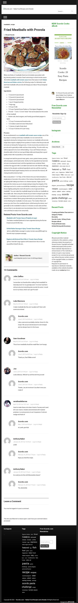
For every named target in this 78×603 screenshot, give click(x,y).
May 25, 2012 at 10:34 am (21, 279)
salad (70, 189)
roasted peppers (63, 189)
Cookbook (64, 163)
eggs (68, 163)
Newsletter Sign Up (59, 114)
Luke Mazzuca (19, 301)
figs (61, 169)
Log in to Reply (34, 279)
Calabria (55, 161)
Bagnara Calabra (56, 158)
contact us (63, 270)
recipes (55, 189)
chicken (54, 163)
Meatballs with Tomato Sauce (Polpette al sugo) (22, 218)
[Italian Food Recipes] (18, 9)
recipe (13, 24)
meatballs (7, 24)
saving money (26, 580)
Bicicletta (55, 217)
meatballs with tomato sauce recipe (30, 135)
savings (59, 194)
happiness (62, 172)
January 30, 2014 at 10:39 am (22, 442)
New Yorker (63, 177)
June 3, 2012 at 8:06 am (25, 319)
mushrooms (55, 177)
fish (64, 169)
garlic (53, 172)
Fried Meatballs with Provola (24, 30)
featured (55, 169)
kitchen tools (67, 175)
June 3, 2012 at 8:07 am (25, 354)
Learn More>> (60, 99)
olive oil (68, 177)
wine (69, 201)
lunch (72, 175)
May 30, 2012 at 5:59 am (20, 341)
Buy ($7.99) (63, 63)
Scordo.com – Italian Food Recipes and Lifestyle (31, 600)
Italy (62, 175)
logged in (14, 508)
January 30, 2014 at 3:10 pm (21, 472)
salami (59, 191)
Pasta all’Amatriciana (58, 224)
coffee (59, 163)
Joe (14, 369)
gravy (57, 172)
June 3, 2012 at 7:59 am (25, 384)
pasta (55, 180)
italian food (69, 172)
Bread (65, 158)
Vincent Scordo (9, 35)
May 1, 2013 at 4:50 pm (25, 424)
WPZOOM (71, 602)
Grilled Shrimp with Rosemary (61, 226)
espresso (55, 166)
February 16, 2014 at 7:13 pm (26, 485)
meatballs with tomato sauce (19, 80)
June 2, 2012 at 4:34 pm (20, 372)
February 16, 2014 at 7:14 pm (26, 454)
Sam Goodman (19, 338)
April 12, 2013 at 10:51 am (21, 404)
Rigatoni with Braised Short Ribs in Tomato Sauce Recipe (24, 239)
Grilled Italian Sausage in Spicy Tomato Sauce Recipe (23, 228)
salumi (63, 191)
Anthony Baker (19, 439)
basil (62, 158)
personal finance (61, 185)
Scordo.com (23, 316)
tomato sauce (62, 201)
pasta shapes (32, 566)
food (68, 169)
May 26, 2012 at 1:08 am (20, 304)
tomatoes (55, 201)
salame (54, 191)
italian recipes (56, 175)
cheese (69, 161)
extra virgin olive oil (65, 166)
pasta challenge (64, 181)
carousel (63, 161)
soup (70, 198)
